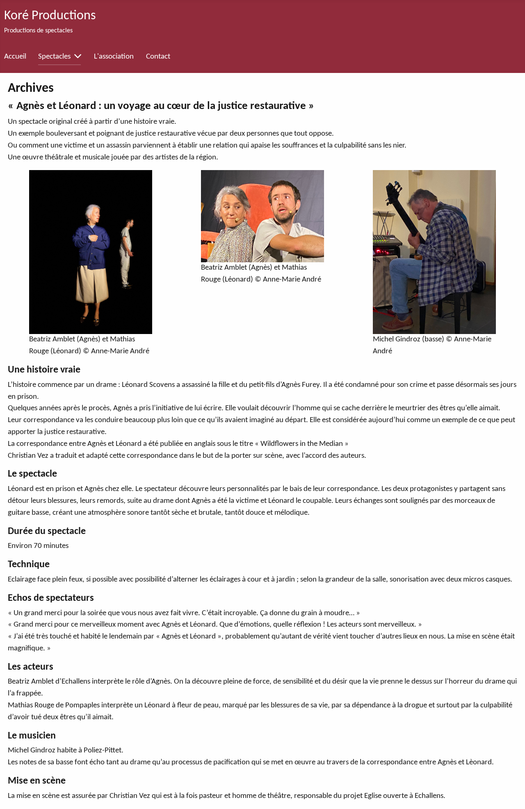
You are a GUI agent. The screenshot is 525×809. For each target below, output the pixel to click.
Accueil (15, 57)
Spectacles (54, 57)
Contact (158, 57)
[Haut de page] (509, 792)
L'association (114, 57)
